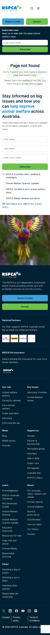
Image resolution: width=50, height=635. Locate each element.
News (5, 430)
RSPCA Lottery (35, 477)
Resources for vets (11, 535)
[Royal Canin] (6, 338)
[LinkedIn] (10, 610)
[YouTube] (23, 610)
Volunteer (32, 453)
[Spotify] (35, 610)
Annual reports (35, 501)
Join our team (34, 524)
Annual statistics (35, 506)
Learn (5, 485)
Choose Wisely (9, 548)
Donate (31, 436)
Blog (4, 436)
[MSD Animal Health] (23, 338)
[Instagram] (29, 610)
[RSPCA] (12, 8)
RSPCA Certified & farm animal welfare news (25, 191)
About (30, 485)
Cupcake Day (34, 473)
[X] (3, 610)
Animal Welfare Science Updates (22, 183)
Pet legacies (33, 468)
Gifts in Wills (33, 458)
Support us (33, 430)
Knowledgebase (10, 490)
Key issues (32, 387)
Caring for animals (11, 400)
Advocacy (7, 418)
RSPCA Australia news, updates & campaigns (23, 176)
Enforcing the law (11, 423)
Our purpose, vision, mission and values (36, 493)
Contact (31, 534)
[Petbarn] (14, 338)
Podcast (6, 445)
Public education (10, 413)
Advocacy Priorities (37, 392)
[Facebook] (16, 610)
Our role (6, 387)
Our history (33, 529)
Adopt (5, 564)
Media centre (8, 440)
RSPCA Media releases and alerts (23, 198)
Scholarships (33, 519)
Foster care (33, 463)
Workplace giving (36, 448)
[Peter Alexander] (31, 338)
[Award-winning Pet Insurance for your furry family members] (8, 371)
